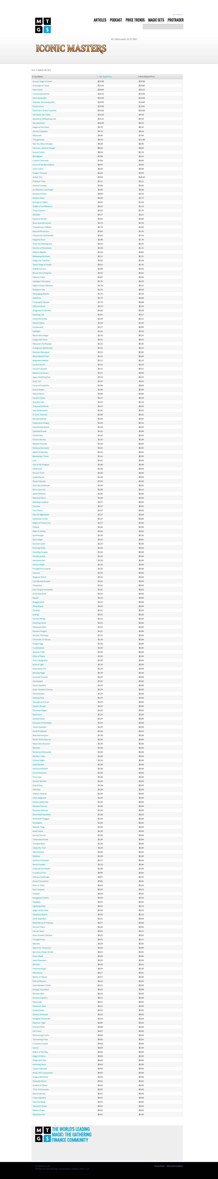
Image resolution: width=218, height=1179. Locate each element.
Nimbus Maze (38, 198)
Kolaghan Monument (41, 1018)
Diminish (36, 610)
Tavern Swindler (39, 727)
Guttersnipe (38, 435)
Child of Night (39, 760)
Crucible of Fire (39, 873)
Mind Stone (37, 973)
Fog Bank (36, 902)
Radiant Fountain (40, 444)
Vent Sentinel (38, 852)
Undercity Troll (39, 848)
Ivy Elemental (38, 648)
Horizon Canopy (40, 185)
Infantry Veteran (40, 793)
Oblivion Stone (39, 306)
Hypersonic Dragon (41, 423)
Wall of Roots (38, 394)
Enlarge (36, 614)
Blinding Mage (39, 673)
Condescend (38, 327)
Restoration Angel (40, 335)
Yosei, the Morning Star (42, 244)
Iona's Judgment (39, 798)
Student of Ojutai (40, 1085)
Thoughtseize (38, 139)
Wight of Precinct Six (42, 523)
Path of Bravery (39, 981)
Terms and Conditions (175, 1166)
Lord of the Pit (39, 364)
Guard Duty (38, 785)
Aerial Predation (40, 731)
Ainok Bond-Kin (39, 669)
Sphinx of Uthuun (40, 977)
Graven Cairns (39, 152)
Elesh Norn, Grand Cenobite (44, 110)
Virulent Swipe (39, 556)
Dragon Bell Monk (40, 1077)
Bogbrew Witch (39, 577)
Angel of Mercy (39, 1056)
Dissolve (36, 506)
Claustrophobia (39, 1098)
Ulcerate (36, 573)
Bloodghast (38, 156)
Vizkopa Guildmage (41, 877)
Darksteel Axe (39, 560)
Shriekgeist (37, 823)
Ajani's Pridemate (40, 452)
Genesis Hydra (39, 398)
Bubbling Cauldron (41, 502)
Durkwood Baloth (40, 768)
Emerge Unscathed (41, 989)
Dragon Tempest (40, 173)
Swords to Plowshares (42, 248)
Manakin (36, 943)
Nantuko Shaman (40, 806)
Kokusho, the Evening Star (44, 102)
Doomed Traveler (40, 677)
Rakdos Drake (39, 1110)
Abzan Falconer (39, 481)
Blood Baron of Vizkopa (43, 923)
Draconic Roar (39, 1027)
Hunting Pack (38, 698)
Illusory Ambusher (40, 1014)
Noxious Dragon (40, 631)
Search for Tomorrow (42, 948)
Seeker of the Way (40, 1052)
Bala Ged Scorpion (40, 735)
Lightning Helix (39, 906)
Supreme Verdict (40, 219)
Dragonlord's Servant (42, 310)
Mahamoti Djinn (39, 627)
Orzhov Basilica (39, 439)
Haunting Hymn (39, 623)
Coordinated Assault (41, 581)
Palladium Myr (39, 289)
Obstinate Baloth (40, 914)
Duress (36, 1048)
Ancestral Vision (40, 194)
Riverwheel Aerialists (42, 814)
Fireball (36, 527)
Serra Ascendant (40, 98)
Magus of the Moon (41, 127)
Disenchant (37, 585)
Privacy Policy (159, 1166)
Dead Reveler (38, 764)
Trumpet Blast (39, 843)
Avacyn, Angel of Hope (42, 81)
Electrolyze (37, 469)
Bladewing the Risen (41, 256)
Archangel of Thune (41, 85)
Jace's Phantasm (39, 960)
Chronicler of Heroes (41, 639)
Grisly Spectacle (39, 594)
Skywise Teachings (40, 635)
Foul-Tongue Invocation (43, 589)
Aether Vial (37, 177)
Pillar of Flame (39, 656)
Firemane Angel (39, 968)
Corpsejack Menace (41, 302)
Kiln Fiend (37, 1031)
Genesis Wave (39, 323)
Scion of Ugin (38, 664)
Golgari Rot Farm (40, 339)
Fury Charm (38, 510)
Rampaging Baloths (41, 294)
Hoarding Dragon (40, 552)
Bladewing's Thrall (40, 456)
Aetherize (37, 298)
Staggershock (38, 602)
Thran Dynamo (39, 210)
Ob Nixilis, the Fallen (41, 114)
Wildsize (36, 856)
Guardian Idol (38, 402)
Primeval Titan (39, 181)
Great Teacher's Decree (42, 689)
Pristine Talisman (40, 414)
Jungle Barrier (38, 477)
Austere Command (41, 860)
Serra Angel (38, 539)
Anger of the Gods (40, 910)
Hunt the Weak (39, 1102)
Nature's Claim (39, 277)
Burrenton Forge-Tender (43, 952)
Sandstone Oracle (40, 519)
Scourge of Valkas (40, 202)
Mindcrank (37, 135)
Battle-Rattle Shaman (42, 739)
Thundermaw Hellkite (42, 227)
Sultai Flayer (38, 831)
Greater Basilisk (39, 781)
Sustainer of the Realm (42, 723)
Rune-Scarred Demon (42, 223)
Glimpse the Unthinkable (43, 235)
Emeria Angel (38, 389)
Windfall (36, 214)
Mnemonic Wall (39, 1006)
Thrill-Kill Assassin (41, 1089)
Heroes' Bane (38, 931)
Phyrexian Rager (40, 710)
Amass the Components (43, 1073)
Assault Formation (40, 881)
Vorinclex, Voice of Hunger (44, 148)
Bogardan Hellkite (40, 360)
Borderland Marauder (42, 752)
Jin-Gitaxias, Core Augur (43, 189)
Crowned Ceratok (40, 1043)
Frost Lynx (37, 777)
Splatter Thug (38, 827)
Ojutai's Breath (39, 706)
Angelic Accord (39, 269)
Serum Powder (39, 864)
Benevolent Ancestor (41, 743)
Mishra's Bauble (39, 252)
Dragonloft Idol (39, 1060)
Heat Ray (36, 789)
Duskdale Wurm (39, 1081)
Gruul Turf (37, 381)
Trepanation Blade (40, 406)
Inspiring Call (38, 314)
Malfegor (37, 331)
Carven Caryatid (40, 369)
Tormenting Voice (40, 1039)
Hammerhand (38, 694)
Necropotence (39, 123)
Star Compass (39, 889)
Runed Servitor (39, 1114)
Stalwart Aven (39, 718)
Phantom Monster (40, 810)
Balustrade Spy (39, 1093)
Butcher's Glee (39, 756)
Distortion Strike (40, 319)
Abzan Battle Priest (41, 356)
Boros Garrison (39, 489)
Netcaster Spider (40, 1106)
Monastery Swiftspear (42, 344)
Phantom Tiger (39, 1023)
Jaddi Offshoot (39, 494)
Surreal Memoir (39, 835)
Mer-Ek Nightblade (41, 514)
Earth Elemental (39, 773)
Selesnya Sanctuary (41, 448)
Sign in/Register (177, 14)
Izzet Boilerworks (40, 410)
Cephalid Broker (40, 431)
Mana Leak (37, 1002)
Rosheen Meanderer (41, 352)
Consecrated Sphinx (41, 94)
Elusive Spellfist (39, 685)
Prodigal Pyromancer (42, 569)
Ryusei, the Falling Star (42, 273)
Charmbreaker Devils (42, 985)
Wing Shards (38, 606)
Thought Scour (39, 939)
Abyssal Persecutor (41, 231)
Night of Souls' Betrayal (43, 285)
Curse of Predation (41, 385)
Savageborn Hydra (41, 898)
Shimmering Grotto (41, 1035)
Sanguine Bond (39, 239)
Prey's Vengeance (40, 660)
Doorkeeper (38, 681)
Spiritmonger (38, 535)
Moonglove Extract (41, 702)
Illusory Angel (38, 564)
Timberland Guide (40, 839)
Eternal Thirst (38, 473)
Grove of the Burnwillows (43, 164)
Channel (36, 893)
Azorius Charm (39, 927)
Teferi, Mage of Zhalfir (42, 264)
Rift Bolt (36, 964)
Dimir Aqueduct (39, 918)
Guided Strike (38, 1010)
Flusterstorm (38, 106)
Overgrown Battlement (43, 348)
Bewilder (36, 748)
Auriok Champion (40, 131)
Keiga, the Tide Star (41, 260)
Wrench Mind (38, 993)
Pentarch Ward (39, 498)
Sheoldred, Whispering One (44, 119)
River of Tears (39, 885)
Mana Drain (38, 89)
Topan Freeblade (40, 1068)
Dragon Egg (38, 644)
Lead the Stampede (41, 427)
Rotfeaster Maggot (41, 818)
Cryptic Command (40, 160)
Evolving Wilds (39, 548)
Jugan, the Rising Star (42, 377)
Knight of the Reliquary (42, 206)
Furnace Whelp (39, 619)
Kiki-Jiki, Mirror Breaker (43, 144)
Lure (34, 460)
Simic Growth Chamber (42, 935)
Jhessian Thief (39, 652)
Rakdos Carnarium (40, 373)
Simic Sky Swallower (41, 485)
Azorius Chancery (40, 998)
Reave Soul (37, 714)
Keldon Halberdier (40, 802)
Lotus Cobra (38, 169)
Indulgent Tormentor (41, 281)
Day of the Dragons (41, 464)
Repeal (35, 598)
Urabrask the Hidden (41, 868)
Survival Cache (39, 544)
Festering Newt (39, 1064)
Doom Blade (38, 956)
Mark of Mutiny (39, 531)
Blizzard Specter (39, 419)
